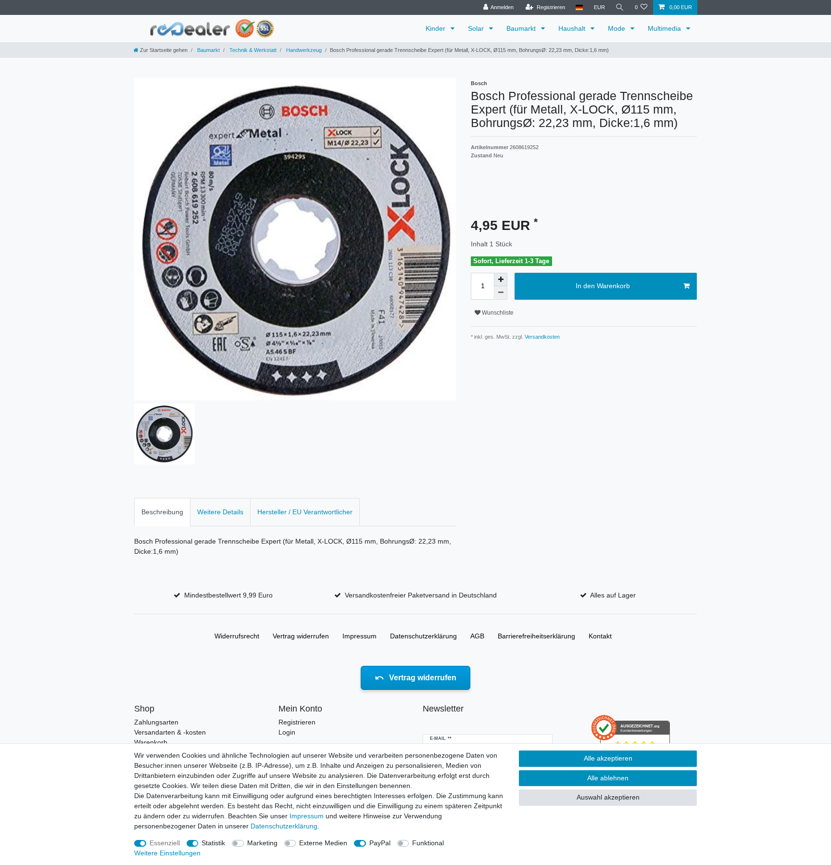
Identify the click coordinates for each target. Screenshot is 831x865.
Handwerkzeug (303, 50)
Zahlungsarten (156, 722)
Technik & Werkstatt (252, 50)
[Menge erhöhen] (500, 279)
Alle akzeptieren (608, 758)
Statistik (213, 843)
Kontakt (600, 636)
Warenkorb (150, 742)
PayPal (379, 843)
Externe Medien (323, 843)
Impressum (359, 636)
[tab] (162, 512)
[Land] (579, 7)
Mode (617, 28)
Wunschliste (497, 312)
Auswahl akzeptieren (608, 797)
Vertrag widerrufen (301, 636)
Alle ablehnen (608, 778)
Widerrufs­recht (236, 636)
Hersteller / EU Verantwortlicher (305, 512)
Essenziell (165, 843)
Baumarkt (522, 28)
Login (286, 732)
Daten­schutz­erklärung (423, 636)
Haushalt (572, 28)
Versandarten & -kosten (170, 732)
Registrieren (296, 722)
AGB (477, 636)
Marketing (262, 843)
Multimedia (665, 28)
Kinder (436, 28)
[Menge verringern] (500, 293)
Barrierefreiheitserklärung (536, 636)
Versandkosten (541, 337)
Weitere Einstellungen (167, 853)
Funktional (428, 843)
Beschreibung (162, 512)
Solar (477, 28)
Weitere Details (220, 512)
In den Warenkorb (603, 286)
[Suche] (620, 7)
